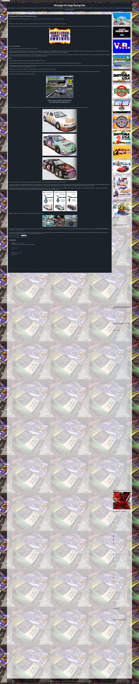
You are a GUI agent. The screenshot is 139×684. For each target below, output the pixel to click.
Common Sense (116, 557)
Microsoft (123, 351)
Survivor (125, 478)
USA (126, 350)
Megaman (117, 401)
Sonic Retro (115, 651)
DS (118, 428)
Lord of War (121, 450)
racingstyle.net (116, 602)
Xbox (114, 414)
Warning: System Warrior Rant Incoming (120, 575)
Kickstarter (116, 448)
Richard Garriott (128, 470)
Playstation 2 (120, 463)
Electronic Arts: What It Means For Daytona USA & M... (122, 245)
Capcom (124, 360)
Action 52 (117, 416)
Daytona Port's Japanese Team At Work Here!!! (122, 257)
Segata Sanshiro (118, 369)
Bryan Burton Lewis (120, 424)
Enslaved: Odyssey (122, 435)
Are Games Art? (115, 381)
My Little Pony (121, 402)
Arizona (118, 418)
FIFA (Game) (127, 435)
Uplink (129, 482)
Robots (117, 472)
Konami (123, 448)
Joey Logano (116, 447)
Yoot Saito (127, 486)
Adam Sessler (121, 416)
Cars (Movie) (117, 382)
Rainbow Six (123, 466)
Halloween (114, 442)
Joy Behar (122, 447)
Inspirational (115, 349)
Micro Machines (127, 401)
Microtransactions (115, 454)
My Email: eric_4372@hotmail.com (118, 309)
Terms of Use (124, 389)
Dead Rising (118, 430)
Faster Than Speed (126, 436)
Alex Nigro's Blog (117, 574)
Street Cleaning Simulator (124, 477)
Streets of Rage (115, 389)
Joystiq (124, 373)
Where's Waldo (127, 484)
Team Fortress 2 (117, 374)
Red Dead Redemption (122, 406)
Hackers (117, 384)
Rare (117, 406)
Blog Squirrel (116, 577)
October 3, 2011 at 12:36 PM (17, 252)
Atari (116, 360)
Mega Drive (118, 452)
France (116, 438)
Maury (129, 451)
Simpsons (127, 475)
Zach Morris (117, 414)
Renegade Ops (117, 378)
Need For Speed (119, 341)
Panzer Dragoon (115, 462)
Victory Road (120, 413)
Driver (121, 394)
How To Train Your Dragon (126, 443)
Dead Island (114, 430)
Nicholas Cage (120, 460)
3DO (119, 415)
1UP (125, 414)
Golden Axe (119, 441)
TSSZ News (115, 625)
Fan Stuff (119, 340)
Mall (122, 359)
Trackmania (117, 390)
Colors (129, 350)
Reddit (127, 357)
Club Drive (117, 426)
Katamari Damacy (126, 447)
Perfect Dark (115, 355)
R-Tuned (128, 465)
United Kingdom (118, 371)
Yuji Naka (120, 358)
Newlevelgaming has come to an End (119, 589)
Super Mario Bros (122, 355)
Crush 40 (121, 427)
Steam (114, 314)
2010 (115, 303)
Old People (118, 404)
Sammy (121, 473)
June (116, 294)
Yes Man (124, 486)
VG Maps (114, 668)
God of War (120, 396)
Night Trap (124, 460)
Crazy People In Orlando (119, 266)
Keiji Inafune (118, 364)
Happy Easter (118, 397)
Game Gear (123, 395)
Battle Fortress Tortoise (116, 391)
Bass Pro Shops (126, 419)
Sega (114, 332)
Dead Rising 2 (124, 365)
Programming (121, 348)
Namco (119, 349)
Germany (129, 440)
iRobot (119, 487)
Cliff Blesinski (126, 392)
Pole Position (121, 464)
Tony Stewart (124, 379)
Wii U (129, 413)
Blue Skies (119, 381)
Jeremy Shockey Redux (118, 598)
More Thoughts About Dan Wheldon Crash (122, 255)
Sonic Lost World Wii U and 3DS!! (119, 582)
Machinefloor (116, 570)
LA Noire (117, 449)
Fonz (113, 395)
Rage (116, 406)
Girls (122, 354)
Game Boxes (122, 439)
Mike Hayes (128, 368)
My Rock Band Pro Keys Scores (118, 316)
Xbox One (121, 390)
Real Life (127, 332)
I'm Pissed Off (116, 336)
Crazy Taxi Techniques (116, 636)
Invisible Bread (116, 546)
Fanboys (114, 383)
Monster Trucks (120, 455)
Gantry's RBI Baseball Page (117, 673)
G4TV (121, 395)
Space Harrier (118, 476)
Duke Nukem (128, 365)
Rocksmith (120, 472)
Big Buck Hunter (125, 391)
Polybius (124, 464)
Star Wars (123, 408)
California (125, 381)
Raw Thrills (128, 359)
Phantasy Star (128, 462)
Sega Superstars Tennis (120, 474)
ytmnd (114, 664)
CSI (128, 424)
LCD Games (120, 449)
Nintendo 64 (115, 404)
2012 (115, 230)
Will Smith (127, 379)
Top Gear (119, 367)
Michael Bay (118, 453)
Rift (119, 471)
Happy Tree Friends (118, 442)
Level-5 (128, 449)
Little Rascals (117, 450)
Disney (118, 357)
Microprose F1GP (128, 453)
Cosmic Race (115, 427)
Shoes (125, 475)
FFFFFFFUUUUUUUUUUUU (118, 657)
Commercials (115, 357)
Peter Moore (128, 404)
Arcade (126, 337)
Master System (121, 400)
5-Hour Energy (122, 415)
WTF (122, 333)
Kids (125, 368)
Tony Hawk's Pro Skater (118, 379)
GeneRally (118, 440)
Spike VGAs (122, 370)
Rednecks (126, 406)
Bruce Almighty (115, 424)
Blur (121, 360)
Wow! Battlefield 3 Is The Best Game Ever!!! (122, 280)
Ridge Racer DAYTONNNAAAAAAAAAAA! (121, 593)
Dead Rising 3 (122, 430)
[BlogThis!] (22, 235)
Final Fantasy (126, 372)
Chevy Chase (126, 425)
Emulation (126, 347)
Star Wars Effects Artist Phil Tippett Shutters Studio (121, 514)
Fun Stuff (124, 438)
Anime (118, 417)
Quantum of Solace (123, 465)
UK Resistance (115, 629)
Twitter (127, 482)
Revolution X (118, 470)
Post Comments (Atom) (17, 277)
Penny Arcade (124, 404)
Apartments (128, 417)
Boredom (122, 381)
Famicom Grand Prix (121, 436)
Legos (116, 377)
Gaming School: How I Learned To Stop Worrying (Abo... (121, 251)
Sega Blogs (115, 621)
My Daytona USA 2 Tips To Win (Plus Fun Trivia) (122, 284)
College (128, 336)
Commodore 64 (118, 393)
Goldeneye (125, 354)
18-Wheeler (123, 414)
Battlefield (118, 360)
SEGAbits (114, 622)
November (116, 234)
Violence (117, 348)
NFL (121, 350)
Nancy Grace (120, 459)
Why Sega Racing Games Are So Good (119, 220)
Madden (122, 377)
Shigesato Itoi (119, 475)
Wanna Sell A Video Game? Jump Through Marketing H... (121, 275)
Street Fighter (128, 388)
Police (123, 405)
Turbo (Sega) (124, 482)
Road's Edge (128, 471)
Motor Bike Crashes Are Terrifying (120, 242)
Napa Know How (127, 403)
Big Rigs (124, 420)
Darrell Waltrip (116, 429)
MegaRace (121, 452)
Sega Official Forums (116, 647)
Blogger (90, 681)
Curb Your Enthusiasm (125, 427)
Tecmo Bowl (115, 672)
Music (129, 335)
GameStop (125, 439)
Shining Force (123, 475)
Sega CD (121, 378)
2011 (115, 231)
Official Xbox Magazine (120, 461)
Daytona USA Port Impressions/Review (121, 246)
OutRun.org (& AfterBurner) (117, 635)
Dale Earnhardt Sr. (121, 428)
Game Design (120, 332)
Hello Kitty (126, 442)
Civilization (122, 392)
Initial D (117, 359)
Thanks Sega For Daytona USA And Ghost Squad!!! (121, 261)
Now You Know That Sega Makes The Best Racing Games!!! (121, 254)
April (116, 297)
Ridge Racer (128, 351)
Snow (115, 476)
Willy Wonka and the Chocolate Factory (120, 485)
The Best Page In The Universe (118, 655)
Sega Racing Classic (118, 388)
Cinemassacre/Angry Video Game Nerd (119, 653)
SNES (119, 473)
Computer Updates (123, 393)
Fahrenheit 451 (116, 436)
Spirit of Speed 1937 (126, 476)
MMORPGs (119, 377)
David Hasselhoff (124, 429)
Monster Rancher (115, 455)
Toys (115, 482)
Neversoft (127, 459)
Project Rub (127, 464)
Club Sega (116, 581)
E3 (129, 382)
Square (114, 374)
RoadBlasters (114, 472)
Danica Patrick (119, 351)
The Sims (114, 390)
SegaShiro (114, 624)
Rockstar (122, 472)
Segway (123, 407)
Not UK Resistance (116, 630)
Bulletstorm (126, 424)
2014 (115, 227)
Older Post (108, 274)
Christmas (114, 354)
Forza (118, 344)
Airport (124, 416)
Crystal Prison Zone (117, 543)
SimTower (128, 407)
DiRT (125, 382)
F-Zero (114, 366)
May (116, 295)
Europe (123, 372)
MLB (114, 400)
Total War (118, 412)
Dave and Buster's (119, 372)
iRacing (120, 414)
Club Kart (121, 426)
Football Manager (117, 395)
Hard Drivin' (123, 442)
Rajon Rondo (126, 466)
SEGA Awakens (116, 566)
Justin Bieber (117, 385)
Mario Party (116, 400)
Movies (129, 354)
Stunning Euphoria (117, 599)
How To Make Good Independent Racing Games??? (121, 238)
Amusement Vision (127, 380)
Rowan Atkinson (126, 472)
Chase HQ (123, 425)
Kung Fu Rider (128, 448)
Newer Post (11, 274)
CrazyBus (118, 427)
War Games (116, 484)
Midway (125, 359)
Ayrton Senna (115, 419)
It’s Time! (115, 547)
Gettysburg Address (115, 441)
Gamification (114, 440)
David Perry (128, 429)
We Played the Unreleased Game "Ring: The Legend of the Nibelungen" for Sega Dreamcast (121, 528)
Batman (114, 420)
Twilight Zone (127, 412)
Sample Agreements (15, 247)
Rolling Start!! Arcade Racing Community (119, 643)
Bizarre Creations (121, 362)
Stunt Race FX (115, 409)
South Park (124, 388)
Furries (126, 438)
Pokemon (123, 386)
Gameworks (128, 439)
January (116, 301)
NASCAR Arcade (127, 402)
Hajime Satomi (126, 396)
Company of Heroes (125, 426)
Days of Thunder (119, 368)
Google (122, 441)
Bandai (118, 419)
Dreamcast (115, 344)
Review (128, 341)
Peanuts (125, 462)
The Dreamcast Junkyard (118, 526)
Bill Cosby (127, 420)
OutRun (121, 344)
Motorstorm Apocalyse (127, 385)
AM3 (126, 415)
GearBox (127, 395)
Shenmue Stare (116, 585)
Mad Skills (22, 237)
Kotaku (116, 346)
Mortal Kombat (121, 385)
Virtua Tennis (120, 483)
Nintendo (116, 338)
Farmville (128, 394)
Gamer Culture (124, 340)
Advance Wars (123, 367)
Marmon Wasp (118, 451)
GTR (129, 438)
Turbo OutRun (122, 412)
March (116, 298)
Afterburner (120, 365)
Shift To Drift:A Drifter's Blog (119, 592)
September (117, 289)
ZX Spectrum (116, 487)
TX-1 (129, 478)
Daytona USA (116, 333)
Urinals (117, 413)
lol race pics (116, 605)
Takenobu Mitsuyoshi (127, 370)
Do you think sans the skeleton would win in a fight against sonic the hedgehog (121, 519)
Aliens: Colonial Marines (120, 380)
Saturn (129, 357)
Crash (129, 344)
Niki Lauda (127, 460)
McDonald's (114, 452)
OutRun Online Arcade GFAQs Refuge (119, 639)
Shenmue (119, 346)
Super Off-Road (122, 478)
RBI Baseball (117, 466)
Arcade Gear (115, 644)
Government (128, 362)
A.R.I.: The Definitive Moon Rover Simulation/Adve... (120, 279)
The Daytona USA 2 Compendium (118, 637)
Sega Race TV (124, 378)
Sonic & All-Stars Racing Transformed (120, 578)
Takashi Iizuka (120, 389)
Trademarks (118, 482)
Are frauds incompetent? (118, 544)
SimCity (129, 369)
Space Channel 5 (119, 408)
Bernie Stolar (120, 420)
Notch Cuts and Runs (117, 558)
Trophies (121, 482)
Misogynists (119, 454)
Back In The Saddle (117, 585)
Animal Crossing (115, 417)
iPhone (121, 374)
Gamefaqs (120, 345)
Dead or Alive (126, 430)
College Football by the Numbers (119, 554)
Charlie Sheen (120, 425)
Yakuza (114, 353)
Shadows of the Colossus (126, 474)
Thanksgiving (128, 389)
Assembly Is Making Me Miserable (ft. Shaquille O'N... (121, 272)
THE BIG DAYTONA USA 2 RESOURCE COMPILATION (120, 320)
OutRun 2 (125, 338)
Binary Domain (115, 362)
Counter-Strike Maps (116, 318)
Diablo (122, 431)
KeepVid (114, 662)
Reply (12, 249)
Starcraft (127, 408)
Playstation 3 (117, 356)
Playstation (119, 405)
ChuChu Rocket (118, 392)
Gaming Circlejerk (116, 658)
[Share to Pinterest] (25, 235)
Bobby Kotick (124, 371)
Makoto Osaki (125, 377)
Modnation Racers (123, 454)
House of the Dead (125, 384)
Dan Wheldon (128, 393)
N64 (113, 386)
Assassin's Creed (128, 418)
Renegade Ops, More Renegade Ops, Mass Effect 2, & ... (121, 259)
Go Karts (114, 384)
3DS (118, 365)
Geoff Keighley (126, 440)
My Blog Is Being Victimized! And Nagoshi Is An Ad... (122, 287)
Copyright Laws (122, 382)
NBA (128, 377)
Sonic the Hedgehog (123, 336)
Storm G (119, 477)
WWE (123, 413)
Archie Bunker (115, 418)
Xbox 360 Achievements (117, 660)
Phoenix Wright (115, 463)
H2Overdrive (128, 441)
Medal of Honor (127, 400)
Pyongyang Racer (116, 465)
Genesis (114, 359)
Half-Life (114, 373)
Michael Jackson (123, 453)
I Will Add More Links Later (117, 675)
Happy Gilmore (122, 397)
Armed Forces (128, 361)
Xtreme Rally (120, 486)
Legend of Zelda (117, 366)
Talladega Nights (115, 367)
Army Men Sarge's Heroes (122, 418)
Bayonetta (121, 391)
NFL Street (116, 459)
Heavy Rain (120, 384)
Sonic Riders (115, 370)
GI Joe (128, 438)
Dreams (128, 382)
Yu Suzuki (122, 343)
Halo (123, 361)
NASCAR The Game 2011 (117, 403)
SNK (118, 407)
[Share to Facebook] (24, 235)
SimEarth (125, 407)
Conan (129, 426)
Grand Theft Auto (123, 357)
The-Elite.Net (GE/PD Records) (118, 666)
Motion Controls (122, 347)
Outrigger (129, 461)
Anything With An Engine (123, 417)
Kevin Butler (126, 373)
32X (117, 415)
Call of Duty (121, 337)
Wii (124, 361)
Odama (116, 461)
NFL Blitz (123, 403)
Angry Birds (128, 416)
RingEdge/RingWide (123, 471)
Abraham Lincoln (127, 390)
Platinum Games (115, 405)
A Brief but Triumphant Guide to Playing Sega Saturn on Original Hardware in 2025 (121, 533)
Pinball (118, 463)
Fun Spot (121, 438)
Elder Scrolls (118, 435)
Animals (126, 355)
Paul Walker (122, 462)
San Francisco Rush (124, 364)
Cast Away (116, 425)
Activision (114, 351)
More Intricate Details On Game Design (121, 277)
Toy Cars (114, 371)
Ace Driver (128, 415)
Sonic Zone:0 (115, 650)
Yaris (122, 486)
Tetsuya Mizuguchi (120, 409)
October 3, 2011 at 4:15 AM (20, 242)
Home (60, 274)
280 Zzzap (127, 414)
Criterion (127, 367)
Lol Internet (127, 333)
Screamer (120, 407)
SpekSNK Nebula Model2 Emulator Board (119, 642)
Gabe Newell (118, 439)
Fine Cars (128, 348)
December (116, 233)
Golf (122, 396)
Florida (129, 358)
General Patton (121, 440)
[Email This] (21, 235)
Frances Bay (118, 438)
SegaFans (114, 626)
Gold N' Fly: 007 (117, 595)
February (116, 300)
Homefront (116, 443)
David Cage (120, 429)
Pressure (114, 369)
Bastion (129, 419)
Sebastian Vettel (127, 473)
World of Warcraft (127, 356)
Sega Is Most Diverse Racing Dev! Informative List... (121, 222)
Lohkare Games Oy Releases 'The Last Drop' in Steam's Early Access (121, 524)
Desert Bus (119, 431)
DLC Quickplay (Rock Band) (117, 315)
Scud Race (26, 237)
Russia (116, 407)
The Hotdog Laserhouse (118, 517)
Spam (129, 373)
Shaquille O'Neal (115, 475)
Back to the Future (126, 374)
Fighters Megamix (121, 437)
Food (125, 348)
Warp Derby (119, 484)
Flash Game (117, 383)
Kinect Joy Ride (120, 448)
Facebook (125, 394)
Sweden (128, 478)
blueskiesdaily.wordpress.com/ (119, 531)
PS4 (121, 404)
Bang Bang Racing (121, 419)
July (116, 292)
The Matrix (124, 409)
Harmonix (114, 364)
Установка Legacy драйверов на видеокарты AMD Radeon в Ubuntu (121, 567)
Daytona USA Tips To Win (119, 265)
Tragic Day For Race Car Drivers (120, 263)
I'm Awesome (115, 337)
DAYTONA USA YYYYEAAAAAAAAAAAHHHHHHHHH (122, 269)
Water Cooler (123, 484)
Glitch (125, 362)
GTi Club (114, 439)
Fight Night (117, 437)
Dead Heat (114, 394)
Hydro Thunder (118, 373)
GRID (129, 372)
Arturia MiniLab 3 (117, 540)
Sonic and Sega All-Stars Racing (121, 339)
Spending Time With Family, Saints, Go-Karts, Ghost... (122, 241)
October (116, 236)
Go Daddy (116, 396)
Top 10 (121, 356)
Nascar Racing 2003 (119, 386)
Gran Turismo (122, 349)
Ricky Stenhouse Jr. (116, 471)
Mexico (116, 453)
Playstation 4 (124, 463)
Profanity (125, 405)
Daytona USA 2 (18, 237)
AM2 (122, 346)
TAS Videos (115, 665)
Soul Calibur (118, 370)
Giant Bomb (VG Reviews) (117, 654)
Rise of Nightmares (127, 386)
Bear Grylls (116, 420)
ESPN (123, 394)
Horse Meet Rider (120, 443)
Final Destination (126, 437)
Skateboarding (115, 408)
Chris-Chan (114, 426)
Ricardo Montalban (123, 470)
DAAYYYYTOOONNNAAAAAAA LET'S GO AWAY (122, 249)
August (116, 290)
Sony (118, 355)
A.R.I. (125, 415)
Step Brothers (116, 477)
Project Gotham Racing (127, 366)
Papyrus (119, 462)
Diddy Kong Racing (125, 431)
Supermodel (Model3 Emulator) (118, 632)
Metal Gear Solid (122, 401)
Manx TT (126, 450)
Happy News (127, 343)
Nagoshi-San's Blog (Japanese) (118, 646)
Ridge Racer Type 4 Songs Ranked (119, 536)
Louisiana (120, 359)
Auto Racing (13, 237)
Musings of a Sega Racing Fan (69, 5)
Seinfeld (124, 350)
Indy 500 (121, 373)
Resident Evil (115, 470)
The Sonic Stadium (116, 648)
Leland (126, 449)
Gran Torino (125, 441)
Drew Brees (118, 394)
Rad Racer (120, 466)
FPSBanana (115, 671)
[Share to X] (23, 235)
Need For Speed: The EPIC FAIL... (120, 270)
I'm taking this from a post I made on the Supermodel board (42, 18)
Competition (119, 354)
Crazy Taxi (115, 345)
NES (115, 386)
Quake (120, 465)
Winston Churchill (127, 485)
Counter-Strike (125, 346)
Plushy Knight (118, 464)
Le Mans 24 (123, 449)
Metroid (124, 452)
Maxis (124, 400)
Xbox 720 (116, 486)
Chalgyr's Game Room (118, 522)
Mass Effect (121, 366)
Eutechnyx (123, 368)
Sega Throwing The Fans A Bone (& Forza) (122, 282)
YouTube (114, 311)
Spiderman (121, 476)
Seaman (124, 473)
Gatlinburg (128, 383)
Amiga (126, 416)
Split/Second (118, 350)
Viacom (114, 483)
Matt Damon (126, 451)
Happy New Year (127, 397)
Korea (125, 448)
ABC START (116, 550)
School (114, 388)
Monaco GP (128, 454)
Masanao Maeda (122, 451)
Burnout (126, 345)
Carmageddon (128, 371)
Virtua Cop (116, 483)
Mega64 (114, 401)
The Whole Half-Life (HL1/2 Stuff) (118, 669)
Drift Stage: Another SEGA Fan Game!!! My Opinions (121, 563)
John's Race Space (117, 536)
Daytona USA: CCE (118, 361)
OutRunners (125, 461)
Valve (114, 360)
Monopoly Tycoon (115, 402)
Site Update (125, 344)
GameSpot (125, 383)
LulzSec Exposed (117, 603)
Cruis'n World (124, 358)
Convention (118, 353)
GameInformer (122, 383)
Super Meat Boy (117, 478)
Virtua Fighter (127, 353)
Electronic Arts (116, 343)
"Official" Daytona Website (117, 633)
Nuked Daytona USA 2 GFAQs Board (119, 640)
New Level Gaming (117, 588)
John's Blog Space (117, 539)
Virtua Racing (115, 358)
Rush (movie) (116, 473)
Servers (121, 369)
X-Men (114, 486)
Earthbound (114, 435)
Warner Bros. (126, 413)
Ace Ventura (114, 416)
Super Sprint (117, 347)
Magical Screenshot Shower (118, 551)
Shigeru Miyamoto (125, 369)
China (129, 425)
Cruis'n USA (115, 372)
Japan (123, 345)
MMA (124, 450)
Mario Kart (122, 353)
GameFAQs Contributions (117, 312)
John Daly (120, 447)
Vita (122, 483)
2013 (115, 228)
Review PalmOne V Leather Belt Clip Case (120, 571)
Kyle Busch (114, 449)
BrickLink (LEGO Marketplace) (118, 661)
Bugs (123, 424)
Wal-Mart (124, 483)
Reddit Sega (115, 628)
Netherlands (124, 459)
